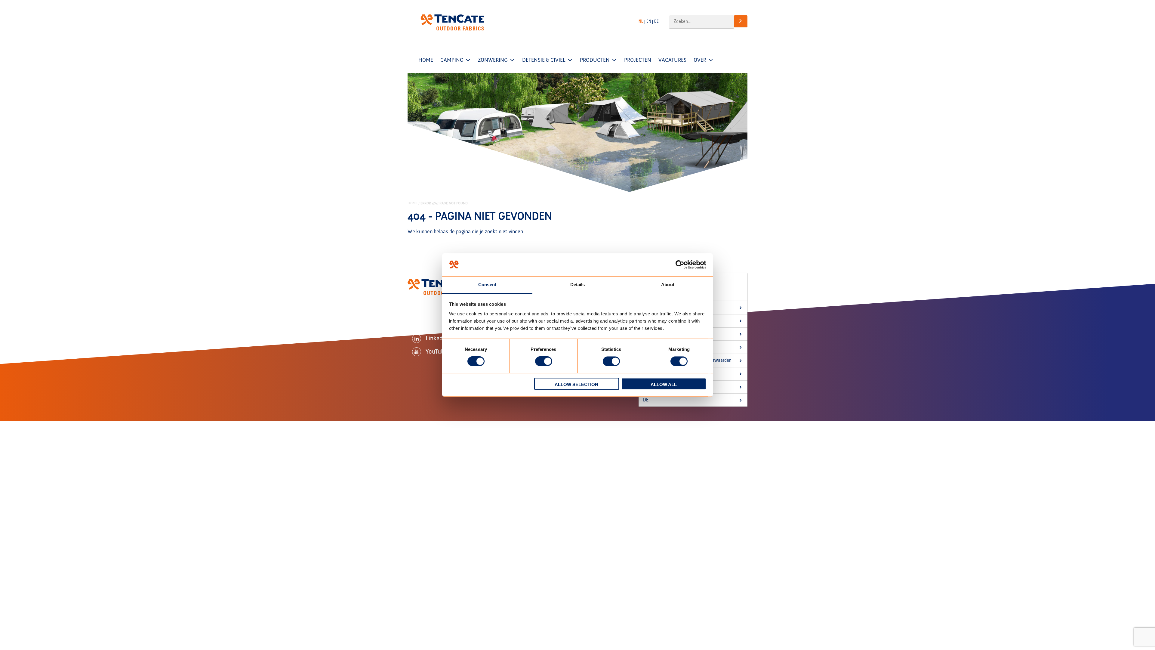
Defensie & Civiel (543, 60)
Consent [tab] (487, 284)
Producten (595, 60)
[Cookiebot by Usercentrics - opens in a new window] (680, 264)
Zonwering (493, 60)
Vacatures (672, 60)
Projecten (637, 60)
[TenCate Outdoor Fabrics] (452, 22)
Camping (452, 60)
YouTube (436, 351)
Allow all (664, 384)
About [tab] (667, 284)
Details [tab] (577, 284)
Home (425, 60)
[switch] (543, 361)
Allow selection (576, 384)
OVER (700, 60)
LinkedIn (437, 338)
